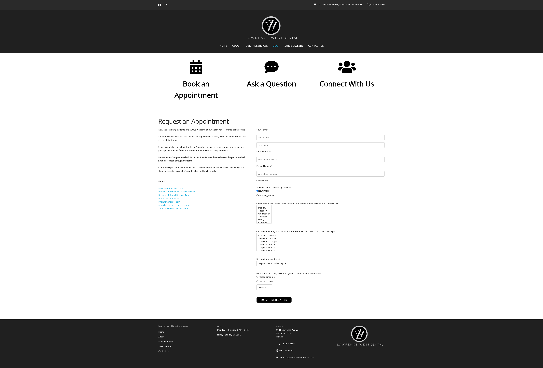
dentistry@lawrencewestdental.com (296, 357)
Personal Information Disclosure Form (176, 191)
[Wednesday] (264, 213)
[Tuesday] (264, 210)
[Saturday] (264, 222)
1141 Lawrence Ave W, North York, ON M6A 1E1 (340, 4)
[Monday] (264, 207)
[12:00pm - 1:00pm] (268, 244)
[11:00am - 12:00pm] (268, 241)
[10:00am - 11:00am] (268, 238)
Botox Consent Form (168, 198)
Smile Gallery (294, 45)
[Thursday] (264, 216)
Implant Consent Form (169, 201)
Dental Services (257, 45)
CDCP (276, 45)
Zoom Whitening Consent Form (173, 208)
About (236, 45)
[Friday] (264, 219)
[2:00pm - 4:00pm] (268, 250)
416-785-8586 (377, 4)
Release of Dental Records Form (174, 195)
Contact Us (316, 45)
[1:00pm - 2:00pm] (268, 247)
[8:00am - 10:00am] (268, 235)
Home (223, 45)
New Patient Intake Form (170, 188)
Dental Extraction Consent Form (173, 205)
